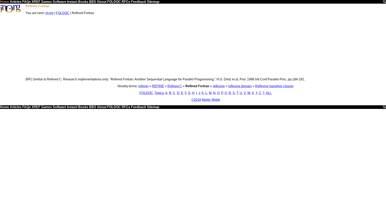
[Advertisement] (205, 46)
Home (4, 1)
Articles (16, 1)
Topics (159, 93)
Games (46, 1)
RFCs (126, 1)
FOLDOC (114, 1)
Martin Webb (211, 99)
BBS (92, 1)
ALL (269, 93)
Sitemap (153, 1)
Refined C (174, 86)
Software (59, 1)
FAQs (26, 1)
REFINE (158, 86)
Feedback (138, 1)
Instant (72, 1)
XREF (36, 1)
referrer (143, 86)
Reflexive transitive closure (274, 86)
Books (83, 1)
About (101, 1)
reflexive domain (240, 86)
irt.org (49, 13)
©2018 (196, 99)
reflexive (219, 86)
